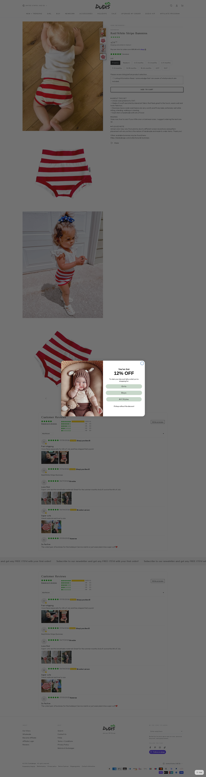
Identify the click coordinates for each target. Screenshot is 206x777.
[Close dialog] (142, 363)
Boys (123, 393)
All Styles (124, 399)
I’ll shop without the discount (124, 406)
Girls (123, 386)
